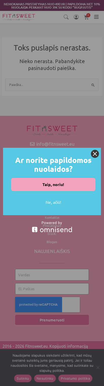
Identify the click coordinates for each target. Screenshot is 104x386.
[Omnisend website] (52, 226)
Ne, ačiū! (53, 202)
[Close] (95, 154)
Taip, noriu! (53, 184)
